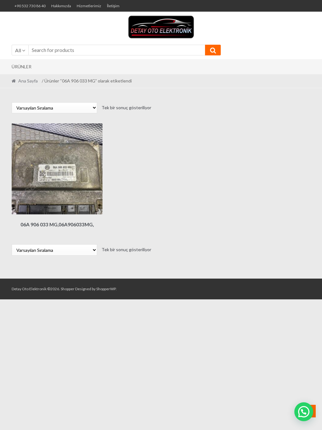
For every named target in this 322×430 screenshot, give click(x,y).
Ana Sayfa (28, 80)
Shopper (68, 288)
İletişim (113, 5)
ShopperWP (106, 288)
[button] (303, 411)
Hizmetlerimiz (89, 5)
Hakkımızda (61, 5)
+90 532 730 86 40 (30, 5)
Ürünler (21, 66)
